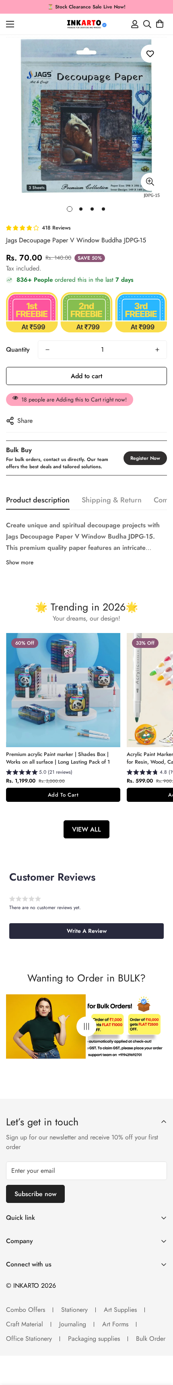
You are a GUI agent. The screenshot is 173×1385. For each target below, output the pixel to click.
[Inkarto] (86, 24)
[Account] (135, 24)
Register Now (145, 458)
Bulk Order (150, 1338)
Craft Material (24, 1324)
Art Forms (115, 1324)
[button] (159, 24)
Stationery (74, 1309)
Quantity (18, 349)
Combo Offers (25, 1309)
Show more (19, 562)
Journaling (72, 1324)
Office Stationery (29, 1338)
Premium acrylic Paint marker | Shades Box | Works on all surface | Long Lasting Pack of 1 (58, 758)
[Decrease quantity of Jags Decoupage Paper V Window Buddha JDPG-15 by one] (47, 350)
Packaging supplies (94, 1338)
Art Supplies (120, 1309)
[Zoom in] (150, 182)
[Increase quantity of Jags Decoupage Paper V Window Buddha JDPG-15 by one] (157, 350)
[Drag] (86, 1026)
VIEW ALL (86, 829)
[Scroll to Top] (158, 1342)
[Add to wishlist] (150, 54)
